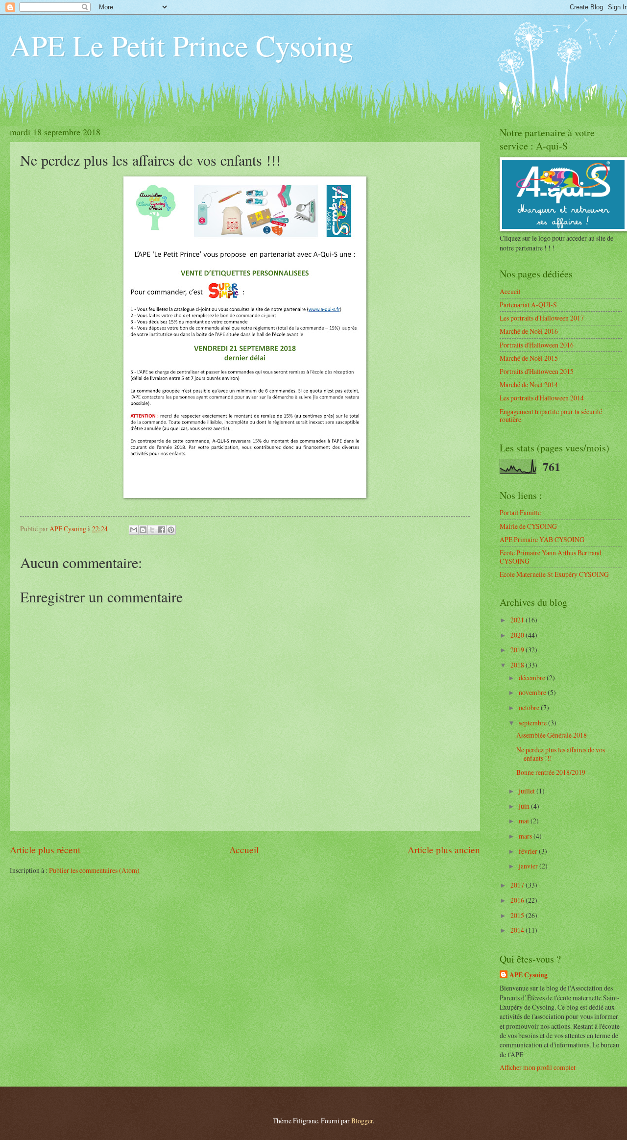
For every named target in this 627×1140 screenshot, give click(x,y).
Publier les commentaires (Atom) (94, 870)
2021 (518, 619)
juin (525, 806)
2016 (518, 900)
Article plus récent (45, 849)
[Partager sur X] (152, 530)
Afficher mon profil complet (538, 1067)
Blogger (362, 1120)
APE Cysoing (528, 975)
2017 (518, 885)
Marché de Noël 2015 (529, 358)
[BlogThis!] (143, 530)
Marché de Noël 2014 (529, 384)
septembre (533, 722)
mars (526, 836)
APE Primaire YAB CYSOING (542, 539)
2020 (518, 635)
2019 (518, 649)
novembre (533, 692)
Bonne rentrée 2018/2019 (550, 772)
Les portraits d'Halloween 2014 (542, 397)
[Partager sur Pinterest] (171, 530)
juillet (527, 790)
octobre (530, 707)
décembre (533, 677)
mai (525, 820)
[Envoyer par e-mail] (134, 530)
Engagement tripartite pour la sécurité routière (551, 415)
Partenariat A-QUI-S (528, 304)
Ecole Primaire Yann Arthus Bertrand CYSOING (551, 557)
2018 (518, 664)
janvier (529, 865)
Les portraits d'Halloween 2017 (542, 317)
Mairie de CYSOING (528, 526)
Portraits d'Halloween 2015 (537, 371)
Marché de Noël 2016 (529, 331)
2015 (518, 915)
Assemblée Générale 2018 (551, 735)
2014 (518, 930)
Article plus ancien (444, 849)
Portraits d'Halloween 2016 (537, 344)
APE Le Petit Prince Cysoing (181, 45)
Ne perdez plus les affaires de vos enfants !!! (560, 754)
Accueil (244, 849)
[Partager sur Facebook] (162, 530)
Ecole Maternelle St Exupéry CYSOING (554, 574)
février (529, 851)
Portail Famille (520, 512)
